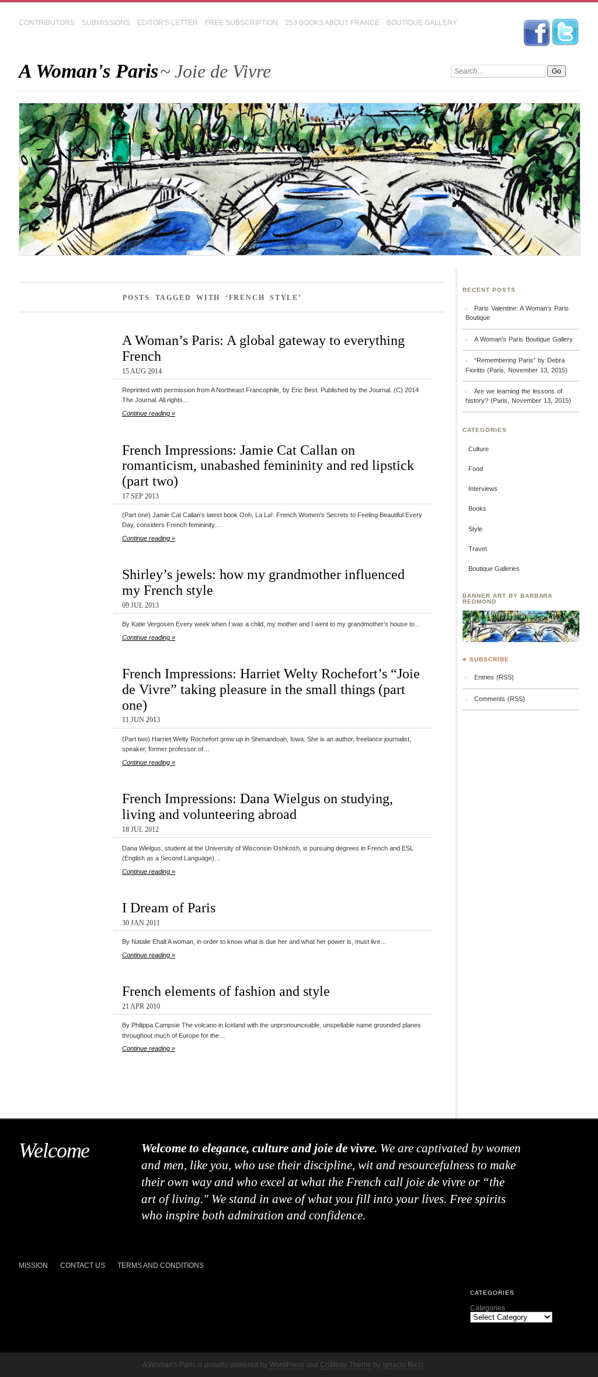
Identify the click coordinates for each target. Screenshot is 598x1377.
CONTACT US (82, 1265)
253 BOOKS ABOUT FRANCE (332, 23)
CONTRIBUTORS (47, 23)
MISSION (33, 1265)
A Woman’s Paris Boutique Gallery (523, 339)
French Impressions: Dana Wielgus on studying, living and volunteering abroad (257, 806)
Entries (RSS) (494, 677)
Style (475, 528)
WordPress (286, 1365)
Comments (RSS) (499, 698)
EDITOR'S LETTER (167, 23)
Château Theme (345, 1365)
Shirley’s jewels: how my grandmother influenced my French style (263, 582)
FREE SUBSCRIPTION (241, 23)
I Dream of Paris (168, 907)
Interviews (483, 488)
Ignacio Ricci (403, 1365)
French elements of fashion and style (226, 991)
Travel (477, 548)
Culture (478, 448)
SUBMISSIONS (106, 23)
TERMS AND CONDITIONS (160, 1265)
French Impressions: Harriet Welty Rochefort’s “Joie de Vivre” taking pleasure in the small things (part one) (271, 689)
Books (477, 508)
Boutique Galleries (494, 568)
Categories (487, 1308)
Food (475, 468)
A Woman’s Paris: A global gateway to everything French (263, 348)
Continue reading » (148, 413)
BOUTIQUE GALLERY (422, 23)
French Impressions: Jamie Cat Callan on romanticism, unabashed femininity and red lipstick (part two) (268, 465)
